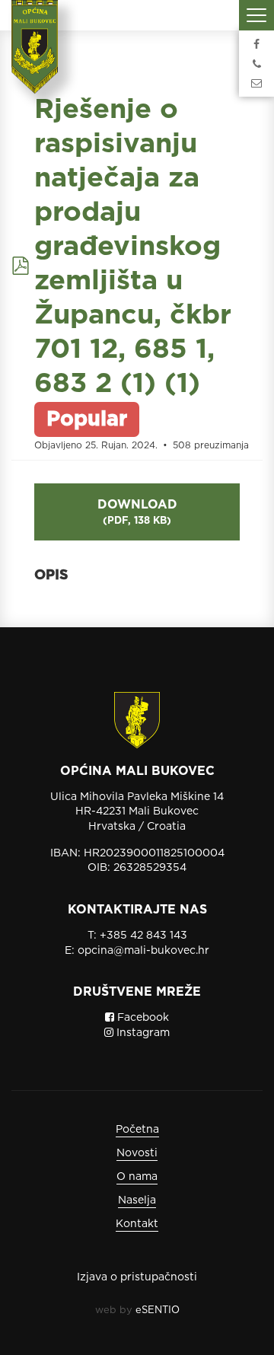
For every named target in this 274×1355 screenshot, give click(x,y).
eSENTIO (157, 1309)
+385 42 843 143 (143, 935)
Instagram (141, 1032)
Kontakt (137, 1223)
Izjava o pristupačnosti (137, 1277)
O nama (137, 1176)
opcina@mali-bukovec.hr (143, 950)
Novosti (137, 1152)
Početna (137, 1129)
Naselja (137, 1200)
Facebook (141, 1017)
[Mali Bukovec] (39, 57)
